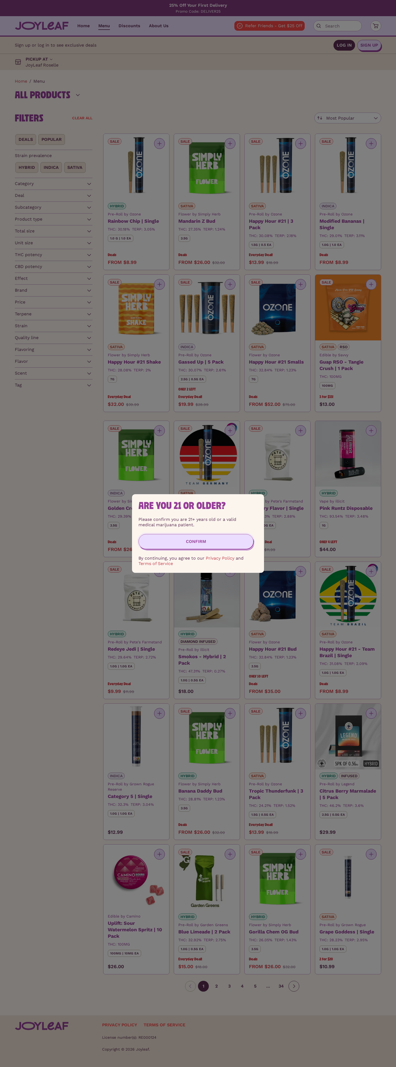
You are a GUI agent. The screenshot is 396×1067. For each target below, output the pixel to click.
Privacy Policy (220, 558)
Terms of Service (155, 563)
